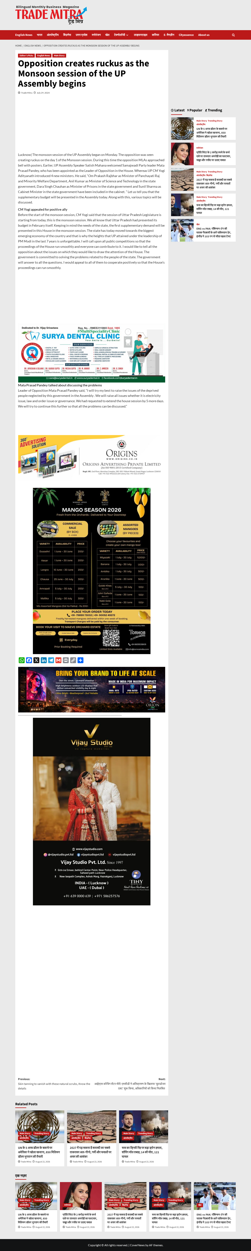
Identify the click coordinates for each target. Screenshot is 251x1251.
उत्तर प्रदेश (81, 35)
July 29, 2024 (43, 92)
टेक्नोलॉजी (119, 35)
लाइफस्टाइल (140, 35)
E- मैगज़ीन (169, 35)
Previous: (54, 1084)
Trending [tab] (214, 110)
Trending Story (41, 1133)
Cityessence (186, 35)
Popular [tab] (195, 110)
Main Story (59, 55)
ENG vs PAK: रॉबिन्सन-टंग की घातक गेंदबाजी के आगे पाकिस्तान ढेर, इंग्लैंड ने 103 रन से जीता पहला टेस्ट (213, 232)
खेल (107, 35)
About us (203, 35)
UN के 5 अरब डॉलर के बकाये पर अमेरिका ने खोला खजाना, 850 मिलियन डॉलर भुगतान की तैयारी (39, 1152)
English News (23, 35)
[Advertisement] (92, 126)
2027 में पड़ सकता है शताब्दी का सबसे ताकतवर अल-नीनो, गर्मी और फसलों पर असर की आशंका (90, 1152)
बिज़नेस (67, 35)
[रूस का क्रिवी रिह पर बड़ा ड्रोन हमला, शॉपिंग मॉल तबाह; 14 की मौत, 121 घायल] (143, 1126)
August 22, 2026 (42, 1161)
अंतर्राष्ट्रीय (53, 35)
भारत (39, 35)
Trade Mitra (26, 92)
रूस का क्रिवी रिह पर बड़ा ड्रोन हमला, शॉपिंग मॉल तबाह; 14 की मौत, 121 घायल (142, 1152)
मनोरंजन (96, 35)
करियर (155, 35)
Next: (129, 1084)
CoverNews (137, 1245)
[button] (233, 35)
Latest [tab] (179, 110)
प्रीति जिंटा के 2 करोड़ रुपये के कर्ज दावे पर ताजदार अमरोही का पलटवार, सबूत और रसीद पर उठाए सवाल (213, 156)
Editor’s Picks (26, 55)
